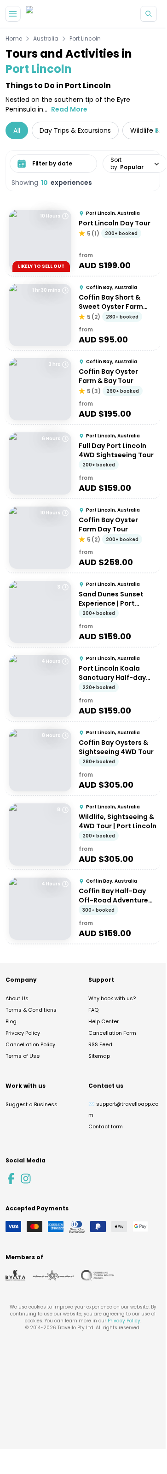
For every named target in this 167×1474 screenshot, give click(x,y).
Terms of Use (23, 1056)
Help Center (103, 1021)
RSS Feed (100, 1044)
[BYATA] (15, 1275)
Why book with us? (112, 998)
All (16, 130)
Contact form (105, 1126)
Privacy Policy (23, 1033)
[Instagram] (25, 1178)
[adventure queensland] (53, 1275)
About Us (17, 998)
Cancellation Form (112, 1033)
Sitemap (99, 1056)
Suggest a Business (32, 1104)
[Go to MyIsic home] (40, 14)
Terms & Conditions (31, 1010)
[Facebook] (11, 1178)
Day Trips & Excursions (75, 130)
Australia (45, 38)
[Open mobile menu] (13, 13)
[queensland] (97, 1275)
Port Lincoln (85, 38)
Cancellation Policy (30, 1044)
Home (14, 38)
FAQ (93, 1010)
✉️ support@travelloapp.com (123, 1109)
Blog (11, 1021)
